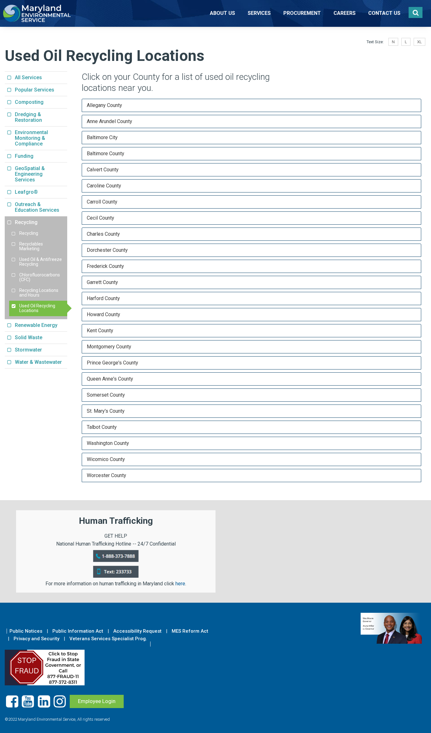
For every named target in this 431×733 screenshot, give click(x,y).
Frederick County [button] (105, 266)
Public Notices (25, 631)
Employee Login (96, 701)
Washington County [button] (108, 443)
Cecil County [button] (100, 218)
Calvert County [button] (103, 170)
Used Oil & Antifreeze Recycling (40, 262)
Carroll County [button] (102, 202)
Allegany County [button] (104, 105)
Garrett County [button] (102, 282)
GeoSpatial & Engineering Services (30, 174)
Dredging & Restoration (28, 117)
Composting (29, 102)
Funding (24, 156)
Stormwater (28, 350)
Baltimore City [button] (102, 137)
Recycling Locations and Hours (38, 293)
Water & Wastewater (38, 362)
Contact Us (384, 13)
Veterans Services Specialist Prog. (108, 638)
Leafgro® (26, 192)
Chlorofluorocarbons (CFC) (39, 277)
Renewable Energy (36, 325)
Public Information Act (77, 631)
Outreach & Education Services (37, 207)
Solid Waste (28, 337)
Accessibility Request (137, 631)
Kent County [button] (100, 331)
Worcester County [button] (106, 475)
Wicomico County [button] (106, 459)
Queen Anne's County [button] (110, 379)
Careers (345, 13)
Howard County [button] (103, 314)
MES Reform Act (190, 631)
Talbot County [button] (102, 427)
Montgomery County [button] (109, 347)
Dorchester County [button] (107, 250)
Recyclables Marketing (31, 246)
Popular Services (34, 90)
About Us (222, 13)
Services (259, 13)
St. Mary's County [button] (106, 411)
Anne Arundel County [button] (109, 121)
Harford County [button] (103, 298)
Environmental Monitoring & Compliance (31, 138)
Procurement (302, 13)
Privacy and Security (36, 638)
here (180, 584)
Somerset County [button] (106, 395)
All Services (28, 77)
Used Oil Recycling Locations (37, 308)
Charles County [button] (103, 234)
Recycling (26, 222)
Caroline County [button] (104, 186)
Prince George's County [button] (112, 363)
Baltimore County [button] (105, 154)
